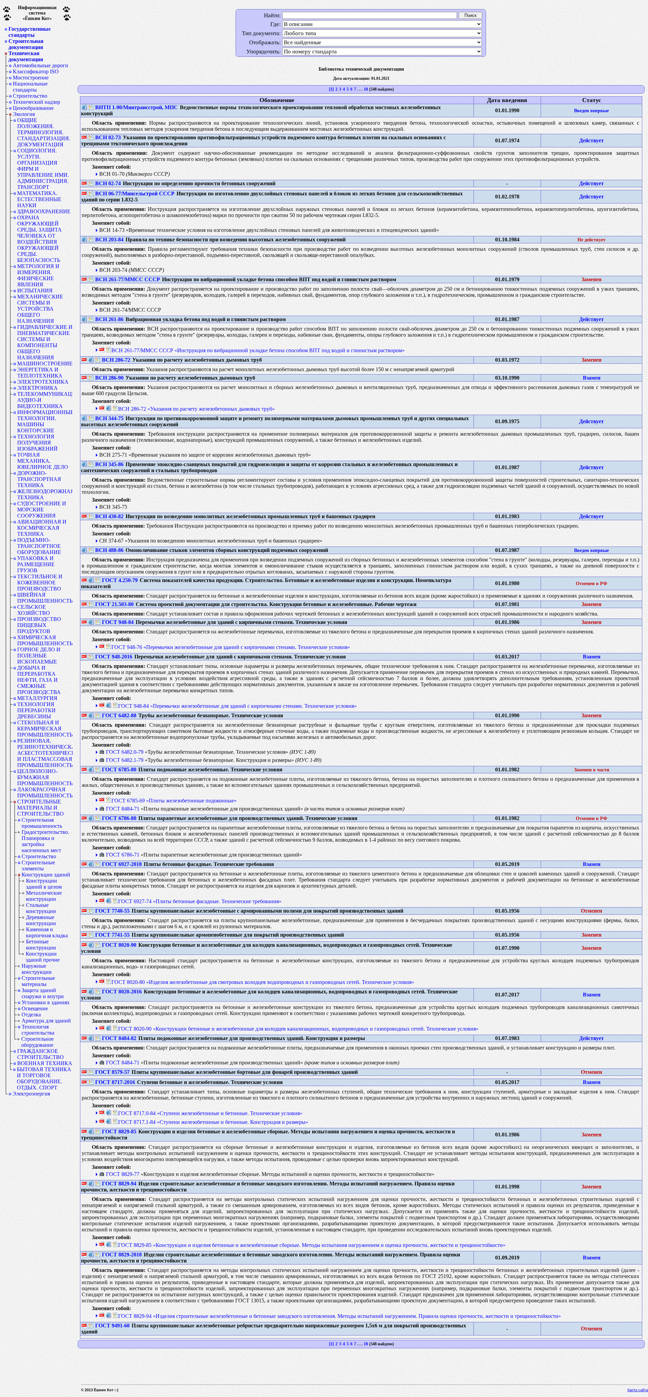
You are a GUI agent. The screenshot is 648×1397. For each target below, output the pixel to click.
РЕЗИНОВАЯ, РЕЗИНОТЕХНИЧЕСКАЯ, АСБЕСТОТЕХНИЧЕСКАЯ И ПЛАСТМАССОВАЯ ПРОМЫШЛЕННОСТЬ (45, 753)
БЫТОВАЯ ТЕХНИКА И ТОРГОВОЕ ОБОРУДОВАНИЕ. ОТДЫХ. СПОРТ (44, 1078)
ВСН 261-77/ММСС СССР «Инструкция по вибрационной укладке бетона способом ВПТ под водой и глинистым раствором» (258, 350)
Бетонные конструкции (41, 944)
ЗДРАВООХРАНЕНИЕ (44, 211)
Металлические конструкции (44, 896)
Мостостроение (31, 77)
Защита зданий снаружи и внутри (43, 993)
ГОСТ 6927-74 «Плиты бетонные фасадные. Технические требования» (199, 901)
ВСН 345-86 (109, 464)
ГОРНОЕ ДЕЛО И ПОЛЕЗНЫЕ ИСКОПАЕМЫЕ (38, 656)
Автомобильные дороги (40, 65)
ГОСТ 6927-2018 (122, 864)
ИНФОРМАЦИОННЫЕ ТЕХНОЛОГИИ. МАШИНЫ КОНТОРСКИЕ (45, 421)
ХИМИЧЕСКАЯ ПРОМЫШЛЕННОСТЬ (45, 640)
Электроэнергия (31, 1094)
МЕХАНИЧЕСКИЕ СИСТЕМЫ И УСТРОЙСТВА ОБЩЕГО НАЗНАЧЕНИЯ (40, 309)
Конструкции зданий (46, 874)
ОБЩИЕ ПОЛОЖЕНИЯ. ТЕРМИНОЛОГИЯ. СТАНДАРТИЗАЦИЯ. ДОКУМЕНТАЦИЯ (43, 132)
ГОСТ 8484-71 (122, 809)
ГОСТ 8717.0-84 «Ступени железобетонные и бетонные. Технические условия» (210, 1113)
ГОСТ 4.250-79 (120, 580)
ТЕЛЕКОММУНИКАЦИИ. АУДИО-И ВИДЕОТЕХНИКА (45, 400)
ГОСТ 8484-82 (119, 1038)
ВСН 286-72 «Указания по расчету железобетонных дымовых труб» (196, 409)
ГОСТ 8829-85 (119, 1131)
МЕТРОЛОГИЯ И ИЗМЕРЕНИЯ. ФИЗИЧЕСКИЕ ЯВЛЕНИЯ (38, 275)
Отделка (31, 1014)
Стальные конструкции (41, 908)
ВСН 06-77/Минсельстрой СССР (134, 193)
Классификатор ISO (36, 71)
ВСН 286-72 (116, 360)
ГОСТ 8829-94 (119, 1183)
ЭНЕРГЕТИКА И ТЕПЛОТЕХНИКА (39, 373)
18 (366, 89)
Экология (24, 114)
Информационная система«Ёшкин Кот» (37, 13)
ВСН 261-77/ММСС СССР (127, 279)
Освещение (35, 1008)
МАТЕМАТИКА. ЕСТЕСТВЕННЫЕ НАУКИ (39, 199)
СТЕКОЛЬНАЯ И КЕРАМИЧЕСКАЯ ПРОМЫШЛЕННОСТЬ (45, 729)
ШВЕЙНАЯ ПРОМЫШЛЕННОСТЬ (45, 598)
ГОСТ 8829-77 (122, 1174)
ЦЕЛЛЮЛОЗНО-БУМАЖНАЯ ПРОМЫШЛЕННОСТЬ (45, 777)
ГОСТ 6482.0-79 (124, 752)
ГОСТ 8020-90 (119, 945)
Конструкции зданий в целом (44, 884)
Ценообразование (33, 108)
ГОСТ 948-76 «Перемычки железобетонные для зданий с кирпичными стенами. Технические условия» (230, 647)
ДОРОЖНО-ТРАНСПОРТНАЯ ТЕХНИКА (39, 479)
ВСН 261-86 (109, 319)
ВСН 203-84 (109, 239)
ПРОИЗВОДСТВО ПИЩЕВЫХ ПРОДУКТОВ (39, 625)
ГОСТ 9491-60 (112, 1325)
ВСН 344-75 (109, 418)
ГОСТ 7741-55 (112, 935)
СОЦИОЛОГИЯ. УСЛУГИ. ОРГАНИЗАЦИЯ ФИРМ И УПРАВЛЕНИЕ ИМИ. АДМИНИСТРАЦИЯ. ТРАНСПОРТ (43, 169)
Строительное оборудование (37, 1042)
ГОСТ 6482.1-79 (124, 760)
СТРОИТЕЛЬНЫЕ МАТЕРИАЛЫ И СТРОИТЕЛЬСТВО (40, 808)
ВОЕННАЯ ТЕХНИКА (44, 1063)
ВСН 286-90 (109, 378)
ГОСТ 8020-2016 (122, 991)
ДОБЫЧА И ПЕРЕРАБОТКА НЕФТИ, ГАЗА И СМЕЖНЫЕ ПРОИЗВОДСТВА (39, 680)
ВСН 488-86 (109, 550)
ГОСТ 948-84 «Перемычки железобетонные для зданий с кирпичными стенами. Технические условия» (237, 706)
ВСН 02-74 (108, 183)
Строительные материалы (38, 981)
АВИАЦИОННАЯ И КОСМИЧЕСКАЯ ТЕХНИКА (41, 528)
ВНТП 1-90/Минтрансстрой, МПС (136, 107)
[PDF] (84, 138)
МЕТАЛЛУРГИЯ (37, 698)
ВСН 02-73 (108, 137)
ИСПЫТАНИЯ (35, 290)
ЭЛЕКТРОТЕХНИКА (43, 382)
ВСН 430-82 (109, 516)
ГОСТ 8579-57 (112, 1072)
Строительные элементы (38, 865)
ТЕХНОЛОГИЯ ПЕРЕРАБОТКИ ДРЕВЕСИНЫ (36, 710)
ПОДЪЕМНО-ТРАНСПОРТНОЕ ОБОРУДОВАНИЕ (39, 546)
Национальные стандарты (30, 87)
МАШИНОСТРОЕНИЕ (45, 363)
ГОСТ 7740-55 (112, 911)
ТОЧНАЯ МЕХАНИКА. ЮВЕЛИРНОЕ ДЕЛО (42, 461)
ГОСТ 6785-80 (119, 769)
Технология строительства (38, 1030)
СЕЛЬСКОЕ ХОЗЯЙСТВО (33, 610)
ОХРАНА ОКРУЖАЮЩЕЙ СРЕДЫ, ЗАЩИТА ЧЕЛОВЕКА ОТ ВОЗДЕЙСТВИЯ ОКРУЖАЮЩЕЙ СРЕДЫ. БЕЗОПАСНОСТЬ (39, 239)
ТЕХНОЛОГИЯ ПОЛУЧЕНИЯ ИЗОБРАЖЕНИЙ (37, 443)
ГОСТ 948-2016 (113, 656)
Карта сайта (637, 1390)
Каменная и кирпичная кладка (47, 932)
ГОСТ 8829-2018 (122, 1254)
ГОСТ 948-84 (118, 622)
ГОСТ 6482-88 (119, 715)
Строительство (30, 96)
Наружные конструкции (37, 969)
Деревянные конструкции (41, 920)
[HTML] (84, 107)
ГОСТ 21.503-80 (114, 604)
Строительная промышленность (42, 823)
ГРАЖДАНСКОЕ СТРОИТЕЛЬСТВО (40, 1054)
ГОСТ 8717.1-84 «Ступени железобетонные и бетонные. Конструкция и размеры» (213, 1122)
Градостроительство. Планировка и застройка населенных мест (45, 841)
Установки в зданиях (46, 1002)
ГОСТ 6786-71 (122, 855)
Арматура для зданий (46, 1020)
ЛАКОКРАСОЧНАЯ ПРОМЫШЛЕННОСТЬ (45, 792)
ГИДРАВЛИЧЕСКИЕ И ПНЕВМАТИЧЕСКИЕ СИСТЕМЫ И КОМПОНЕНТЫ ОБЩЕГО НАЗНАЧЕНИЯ (45, 342)
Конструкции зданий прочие (43, 957)
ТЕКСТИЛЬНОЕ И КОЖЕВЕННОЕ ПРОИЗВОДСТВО (39, 583)
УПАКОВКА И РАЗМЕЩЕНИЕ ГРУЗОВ (36, 564)
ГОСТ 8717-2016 (115, 1082)
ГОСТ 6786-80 (119, 818)
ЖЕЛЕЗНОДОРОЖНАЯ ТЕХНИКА (45, 494)
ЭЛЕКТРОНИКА (37, 388)
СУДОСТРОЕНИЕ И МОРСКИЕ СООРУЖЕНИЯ (41, 510)
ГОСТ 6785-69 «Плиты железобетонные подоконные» (174, 800)
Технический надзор (36, 102)
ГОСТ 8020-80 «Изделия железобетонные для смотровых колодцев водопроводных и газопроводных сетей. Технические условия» (262, 982)
